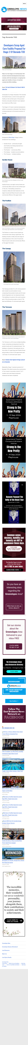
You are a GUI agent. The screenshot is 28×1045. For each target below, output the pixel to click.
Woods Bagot (12, 137)
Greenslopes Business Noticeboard (10, 947)
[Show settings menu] (21, 522)
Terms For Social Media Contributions (13, 964)
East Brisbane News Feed (8, 728)
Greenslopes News (6, 943)
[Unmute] (19, 522)
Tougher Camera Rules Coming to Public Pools (12, 771)
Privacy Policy (4, 963)
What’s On (4, 954)
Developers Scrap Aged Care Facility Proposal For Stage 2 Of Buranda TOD (14, 48)
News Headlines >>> (14, 701)
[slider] (12, 522)
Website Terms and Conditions (14, 963)
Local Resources (6, 950)
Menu (24, 3)
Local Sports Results (6, 957)
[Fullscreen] (24, 522)
